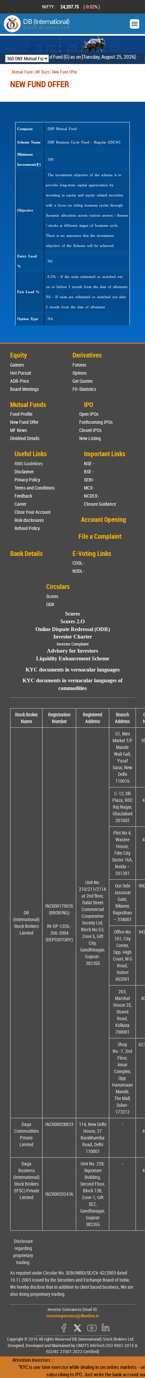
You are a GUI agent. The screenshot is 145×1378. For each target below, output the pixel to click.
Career (20, 504)
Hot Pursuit (20, 373)
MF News (18, 430)
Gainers (17, 365)
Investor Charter (72, 636)
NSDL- (78, 571)
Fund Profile (21, 414)
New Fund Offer (24, 422)
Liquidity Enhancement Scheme (72, 658)
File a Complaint (100, 536)
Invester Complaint (73, 644)
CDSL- (78, 563)
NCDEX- (91, 496)
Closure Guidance (100, 504)
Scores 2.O (72, 621)
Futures (79, 365)
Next (131, 6)
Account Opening (103, 519)
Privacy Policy (27, 479)
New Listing (90, 438)
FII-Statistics (84, 389)
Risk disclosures (29, 520)
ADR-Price (19, 381)
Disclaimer (24, 471)
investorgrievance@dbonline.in (73, 1316)
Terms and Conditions (34, 487)
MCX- (89, 487)
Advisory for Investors (72, 651)
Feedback (23, 496)
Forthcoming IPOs (96, 422)
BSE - (89, 471)
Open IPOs (88, 414)
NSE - (89, 463)
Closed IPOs (90, 430)
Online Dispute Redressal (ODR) (72, 629)
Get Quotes (82, 381)
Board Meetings (24, 389)
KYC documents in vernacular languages (73, 669)
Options (79, 373)
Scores (52, 596)
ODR (50, 604)
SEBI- (89, 479)
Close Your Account (32, 512)
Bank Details (26, 553)
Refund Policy (27, 528)
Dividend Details (24, 438)
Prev (13, 6)
